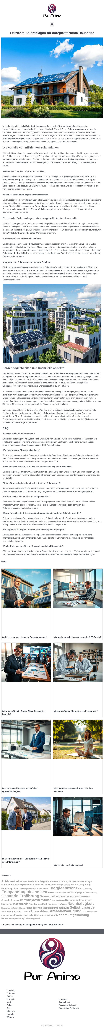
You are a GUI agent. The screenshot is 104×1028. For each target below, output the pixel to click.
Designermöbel (24, 885)
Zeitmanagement (32, 919)
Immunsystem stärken (35, 900)
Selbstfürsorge (82, 907)
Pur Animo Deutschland (65, 1000)
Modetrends (20, 903)
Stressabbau (39, 911)
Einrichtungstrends (26, 889)
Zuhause (5, 924)
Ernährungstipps (75, 892)
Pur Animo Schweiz (67, 1005)
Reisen (10, 1005)
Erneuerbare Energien (57, 893)
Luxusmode (6, 904)
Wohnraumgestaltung (72, 915)
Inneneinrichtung (58, 900)
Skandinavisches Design (15, 911)
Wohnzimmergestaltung (12, 918)
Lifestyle (11, 999)
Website (10, 1017)
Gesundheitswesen (10, 900)
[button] (52, 24)
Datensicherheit (9, 884)
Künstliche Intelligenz (78, 900)
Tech (9, 1008)
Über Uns (11, 1011)
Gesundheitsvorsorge (82, 897)
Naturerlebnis (7, 908)
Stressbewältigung (65, 911)
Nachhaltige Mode (38, 904)
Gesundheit (48, 896)
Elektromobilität (40, 889)
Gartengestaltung (91, 892)
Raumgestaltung (59, 907)
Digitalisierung (64, 885)
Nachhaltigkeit (80, 903)
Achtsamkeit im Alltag (32, 881)
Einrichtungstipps (9, 889)
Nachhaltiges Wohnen (58, 904)
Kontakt (10, 1014)
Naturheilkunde (19, 908)
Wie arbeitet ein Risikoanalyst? (68, 865)
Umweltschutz (24, 915)
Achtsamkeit (10, 881)
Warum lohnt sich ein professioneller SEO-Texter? (77, 637)
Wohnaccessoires (44, 915)
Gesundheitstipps (64, 896)
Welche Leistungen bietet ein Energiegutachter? (25, 637)
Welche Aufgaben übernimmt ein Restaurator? (76, 711)
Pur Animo (11, 990)
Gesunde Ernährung (20, 896)
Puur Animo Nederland (69, 1008)
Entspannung (85, 888)
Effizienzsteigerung (81, 884)
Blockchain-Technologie (80, 881)
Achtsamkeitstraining (56, 881)
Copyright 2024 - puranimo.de (52, 1025)
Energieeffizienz (62, 888)
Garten (10, 996)
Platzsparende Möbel (37, 907)
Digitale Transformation (45, 884)
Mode (9, 1002)
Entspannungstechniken (24, 892)
